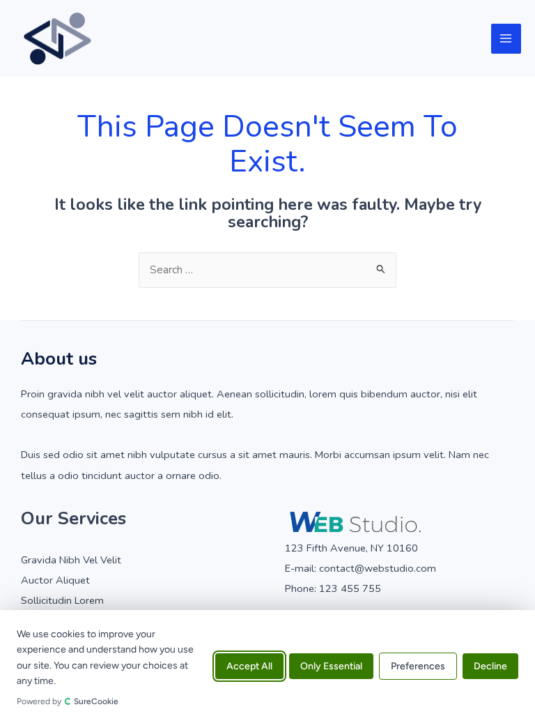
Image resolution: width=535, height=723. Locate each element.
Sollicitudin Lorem (62, 600)
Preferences (418, 667)
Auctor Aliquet (55, 580)
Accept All (249, 667)
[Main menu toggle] (506, 39)
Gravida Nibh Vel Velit (71, 560)
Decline (490, 667)
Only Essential (331, 667)
